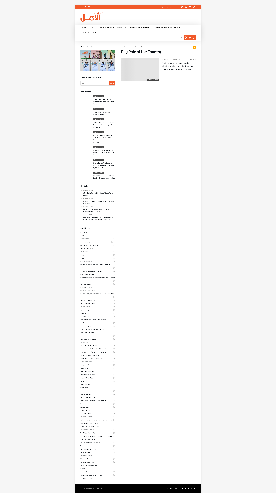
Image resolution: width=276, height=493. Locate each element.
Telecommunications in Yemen (89, 423)
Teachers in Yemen (86, 416)
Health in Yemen (85, 342)
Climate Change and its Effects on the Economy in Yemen (97, 277)
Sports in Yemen (85, 410)
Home (122, 47)
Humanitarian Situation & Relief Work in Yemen (94, 348)
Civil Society (84, 232)
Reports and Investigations (88, 465)
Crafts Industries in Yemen (88, 290)
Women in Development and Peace (91, 475)
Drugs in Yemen (85, 306)
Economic (83, 235)
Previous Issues (85, 242)
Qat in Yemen (84, 387)
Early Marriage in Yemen (87, 310)
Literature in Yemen (86, 365)
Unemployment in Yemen (88, 449)
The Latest (83, 471)
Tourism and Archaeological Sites (90, 442)
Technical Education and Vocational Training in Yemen (96, 420)
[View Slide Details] (97, 60)
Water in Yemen (85, 452)
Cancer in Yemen (98, 96)
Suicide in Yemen (85, 413)
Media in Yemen (85, 368)
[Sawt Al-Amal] (91, 12)
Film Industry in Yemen (87, 323)
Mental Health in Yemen (87, 371)
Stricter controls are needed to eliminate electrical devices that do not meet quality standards (178, 66)
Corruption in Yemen (86, 287)
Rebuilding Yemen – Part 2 (88, 397)
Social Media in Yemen (87, 407)
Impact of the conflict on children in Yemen (93, 352)
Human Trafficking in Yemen (88, 345)
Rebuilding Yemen (85, 394)
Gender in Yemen (85, 335)
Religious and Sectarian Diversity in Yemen (93, 400)
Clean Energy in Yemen (87, 274)
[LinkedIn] (186, 7)
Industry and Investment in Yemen (90, 355)
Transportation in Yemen (87, 446)
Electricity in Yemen (152, 80)
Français (168, 7)
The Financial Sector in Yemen (89, 426)
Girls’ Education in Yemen (88, 339)
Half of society (84, 238)
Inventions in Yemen (86, 361)
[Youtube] (190, 7)
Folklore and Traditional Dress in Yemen (92, 329)
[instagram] (194, 7)
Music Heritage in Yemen (88, 374)
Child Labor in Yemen (86, 261)
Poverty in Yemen (85, 384)
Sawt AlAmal (167, 59)
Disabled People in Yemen (88, 300)
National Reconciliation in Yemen (90, 378)
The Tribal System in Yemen (88, 439)
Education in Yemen (86, 313)
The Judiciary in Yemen (87, 429)
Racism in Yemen (85, 391)
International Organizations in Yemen (91, 358)
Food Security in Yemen (87, 332)
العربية (163, 7)
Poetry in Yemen (85, 381)
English (174, 7)
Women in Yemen (85, 459)
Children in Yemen (85, 268)
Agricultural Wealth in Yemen (89, 245)
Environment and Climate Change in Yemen (93, 319)
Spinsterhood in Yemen (87, 478)
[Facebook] (178, 7)
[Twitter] (182, 7)
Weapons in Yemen (86, 455)
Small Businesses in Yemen (88, 403)
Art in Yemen (84, 251)
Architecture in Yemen (87, 248)
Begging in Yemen (85, 255)
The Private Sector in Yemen (89, 433)
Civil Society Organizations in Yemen (91, 271)
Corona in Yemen (85, 284)
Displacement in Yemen (87, 303)
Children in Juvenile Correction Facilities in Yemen (95, 264)
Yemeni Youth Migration (87, 462)
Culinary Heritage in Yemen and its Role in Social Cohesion (97, 293)
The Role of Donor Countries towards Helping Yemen (96, 436)
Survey (82, 468)
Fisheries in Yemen (86, 326)
